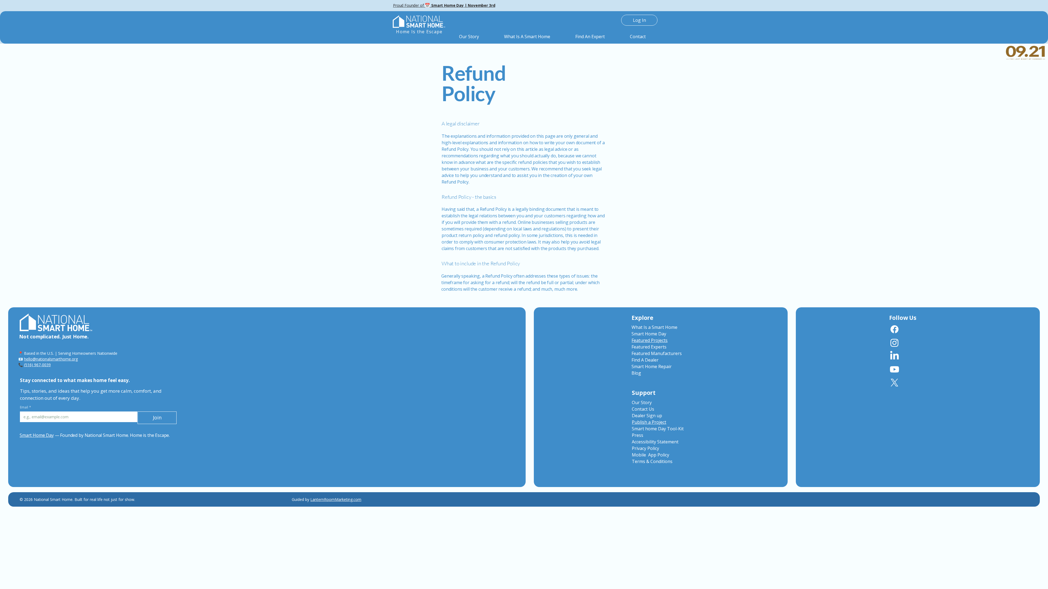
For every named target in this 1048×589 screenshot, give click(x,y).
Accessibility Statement (655, 442)
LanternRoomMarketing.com (335, 499)
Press (637, 435)
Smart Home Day (37, 435)
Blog (636, 373)
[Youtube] (894, 369)
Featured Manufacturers (657, 353)
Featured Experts (649, 347)
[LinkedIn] (894, 356)
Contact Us (643, 409)
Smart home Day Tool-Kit (658, 429)
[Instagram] (894, 342)
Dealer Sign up (647, 416)
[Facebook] (894, 329)
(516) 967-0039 (37, 364)
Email (25, 407)
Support (644, 392)
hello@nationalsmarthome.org (51, 359)
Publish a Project (649, 422)
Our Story (642, 402)
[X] (894, 382)
